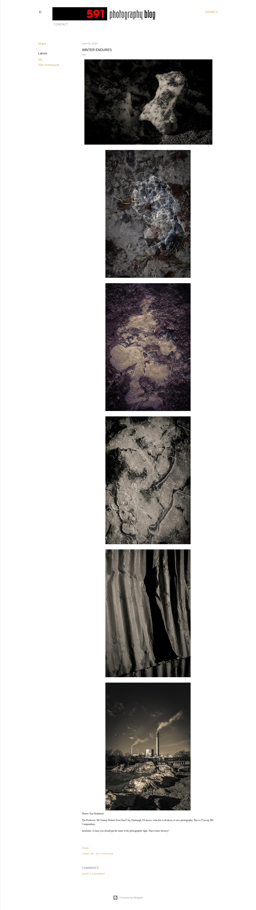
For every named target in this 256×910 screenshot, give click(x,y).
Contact (61, 24)
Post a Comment (93, 873)
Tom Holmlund (48, 65)
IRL (40, 60)
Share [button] (42, 44)
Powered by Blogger (131, 897)
